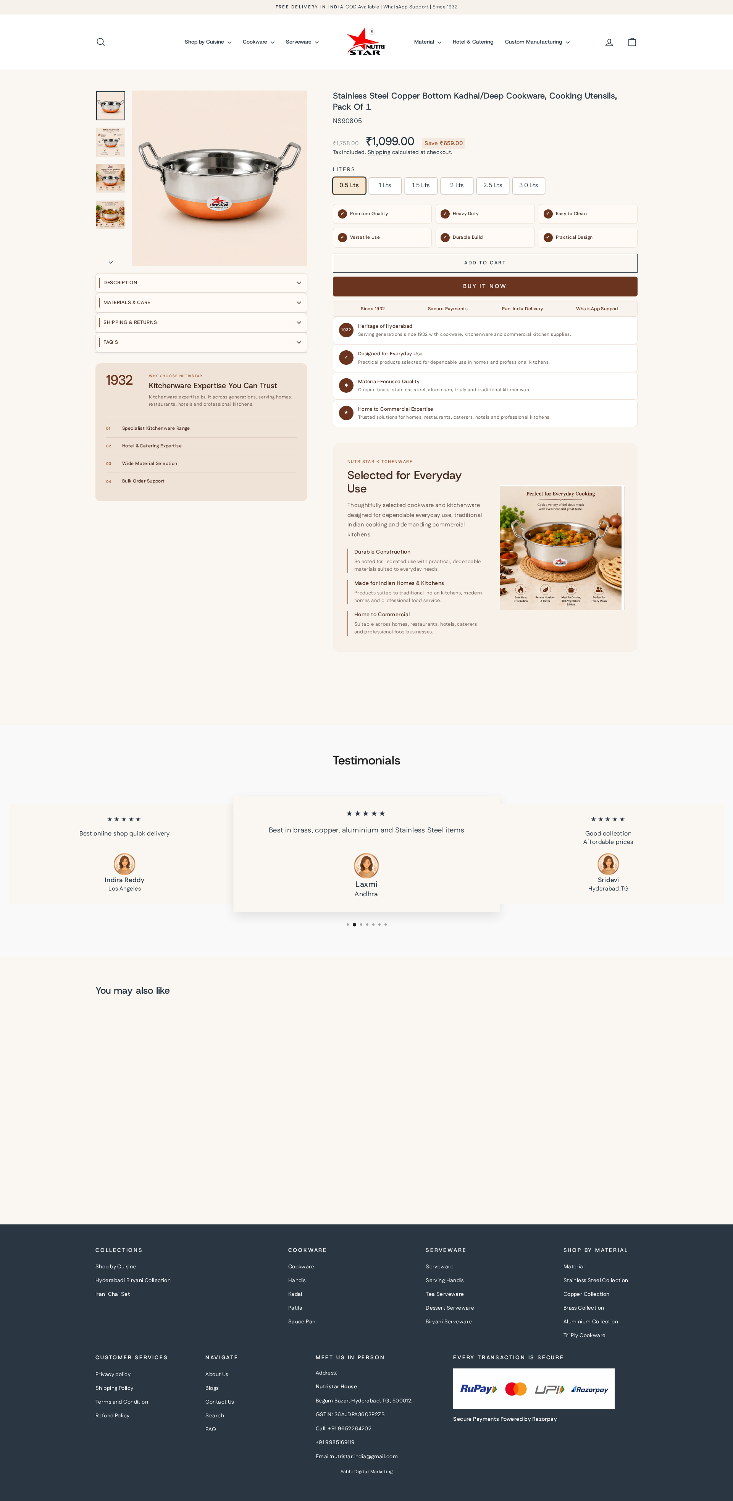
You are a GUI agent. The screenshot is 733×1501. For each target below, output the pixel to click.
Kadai (295, 1294)
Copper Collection (586, 1294)
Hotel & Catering (473, 41)
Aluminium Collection (590, 1322)
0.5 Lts (349, 185)
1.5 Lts (421, 185)
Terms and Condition (121, 1402)
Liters (344, 169)
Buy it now (485, 286)
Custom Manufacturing (534, 41)
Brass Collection (583, 1308)
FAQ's (110, 342)
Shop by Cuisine (205, 41)
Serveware (299, 41)
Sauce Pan (302, 1322)
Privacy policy (113, 1374)
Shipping (379, 152)
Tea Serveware (445, 1294)
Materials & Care (126, 302)
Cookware (256, 41)
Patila (295, 1308)
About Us (216, 1374)
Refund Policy (112, 1416)
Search (214, 1416)
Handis (297, 1280)
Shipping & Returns (130, 322)
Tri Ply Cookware (584, 1335)
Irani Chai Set (112, 1294)
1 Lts (385, 185)
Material (425, 41)
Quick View (160, 1136)
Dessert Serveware (450, 1308)
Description (120, 282)
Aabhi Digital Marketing (367, 1472)
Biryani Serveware (449, 1322)
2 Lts (457, 185)
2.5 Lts (492, 185)
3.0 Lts (528, 185)
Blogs (211, 1388)
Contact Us (219, 1402)
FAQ (210, 1429)
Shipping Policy (114, 1388)
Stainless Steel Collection (595, 1280)
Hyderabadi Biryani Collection (133, 1280)
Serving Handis (444, 1280)
